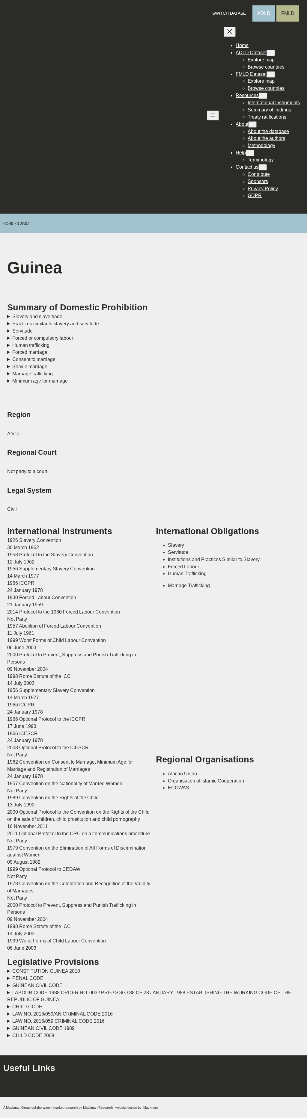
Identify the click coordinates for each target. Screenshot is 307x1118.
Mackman (150, 1107)
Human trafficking (30, 345)
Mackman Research (98, 1107)
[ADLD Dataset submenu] (271, 53)
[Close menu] (230, 32)
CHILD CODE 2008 (33, 1035)
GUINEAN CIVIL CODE (37, 985)
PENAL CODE (27, 978)
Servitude (22, 330)
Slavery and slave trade (37, 316)
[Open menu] (213, 115)
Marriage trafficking (32, 373)
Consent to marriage (33, 359)
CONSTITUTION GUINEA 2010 (46, 971)
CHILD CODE (27, 1006)
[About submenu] (252, 124)
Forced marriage (29, 352)
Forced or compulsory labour (42, 338)
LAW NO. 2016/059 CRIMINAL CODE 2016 (58, 1021)
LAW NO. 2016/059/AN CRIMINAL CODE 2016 (62, 1013)
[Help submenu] (250, 153)
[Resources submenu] (263, 96)
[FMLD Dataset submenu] (271, 74)
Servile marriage (29, 366)
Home (8, 223)
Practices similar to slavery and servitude (55, 323)
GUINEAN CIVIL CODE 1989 (43, 1028)
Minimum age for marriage (40, 380)
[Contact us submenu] (262, 167)
